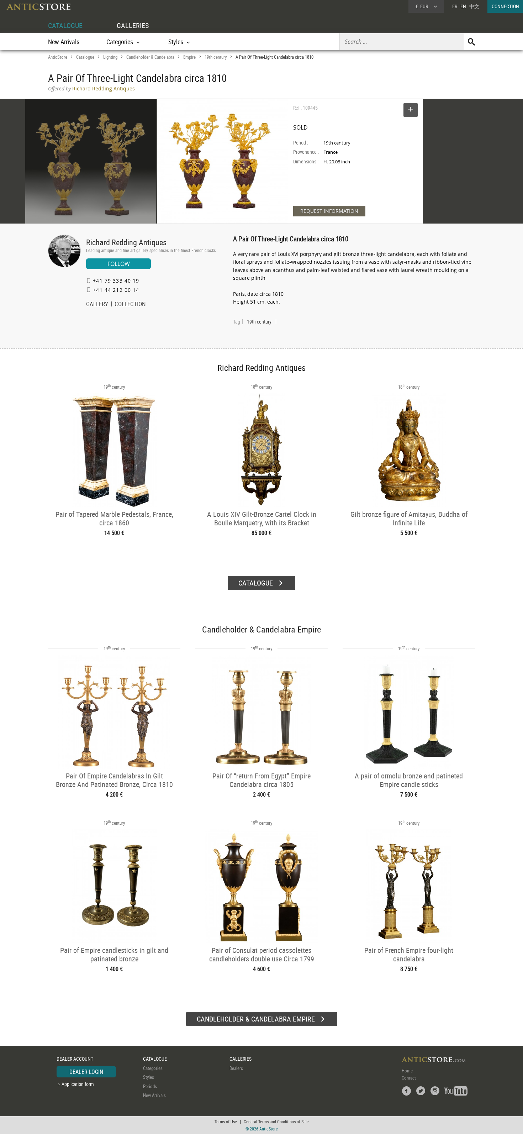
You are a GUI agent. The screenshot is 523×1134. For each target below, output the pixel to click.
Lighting (110, 57)
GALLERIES (133, 25)
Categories (153, 1068)
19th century (216, 57)
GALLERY (97, 304)
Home (407, 1070)
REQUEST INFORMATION (329, 211)
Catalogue (85, 57)
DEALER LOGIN (86, 1072)
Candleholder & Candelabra (150, 57)
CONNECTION (505, 6)
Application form (78, 1084)
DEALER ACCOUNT (75, 1058)
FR (454, 6)
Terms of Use (226, 1121)
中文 (474, 6)
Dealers (236, 1068)
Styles (148, 1077)
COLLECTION (130, 304)
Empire (189, 57)
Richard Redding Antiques (126, 242)
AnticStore (57, 57)
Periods (150, 1086)
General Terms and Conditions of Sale (276, 1121)
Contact (409, 1078)
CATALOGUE (65, 25)
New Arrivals (63, 41)
